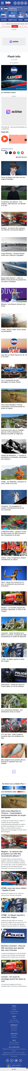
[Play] (2, 9)
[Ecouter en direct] (18, 3)
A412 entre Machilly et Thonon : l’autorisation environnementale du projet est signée (13, 814)
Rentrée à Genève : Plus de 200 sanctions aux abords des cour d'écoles (13, 948)
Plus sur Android (14, 1044)
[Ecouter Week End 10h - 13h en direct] (14, 787)
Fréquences (14, 1013)
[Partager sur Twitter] (10, 153)
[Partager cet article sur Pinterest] (14, 153)
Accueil (4, 20)
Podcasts (14, 1035)
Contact (14, 1008)
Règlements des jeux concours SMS (14, 1052)
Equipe (14, 1009)
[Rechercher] (22, 3)
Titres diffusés (14, 1011)
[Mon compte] (25, 3)
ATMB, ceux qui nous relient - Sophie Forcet (13, 889)
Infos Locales (14, 1020)
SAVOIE (15, 26)
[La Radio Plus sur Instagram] (20, 1060)
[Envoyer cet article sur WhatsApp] (18, 153)
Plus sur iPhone (14, 1042)
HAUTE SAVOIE (6, 26)
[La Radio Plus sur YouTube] (16, 1060)
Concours (14, 1030)
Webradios (14, 1037)
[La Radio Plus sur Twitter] (11, 1060)
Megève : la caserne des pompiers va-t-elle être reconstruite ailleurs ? (11, 854)
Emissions (14, 1028)
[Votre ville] (15, 3)
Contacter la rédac (14, 1022)
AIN (20, 26)
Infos (20, 20)
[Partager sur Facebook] (6, 153)
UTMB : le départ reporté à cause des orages (12, 916)
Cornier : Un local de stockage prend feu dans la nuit (13, 979)
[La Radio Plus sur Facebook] (7, 1060)
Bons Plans (12, 20)
